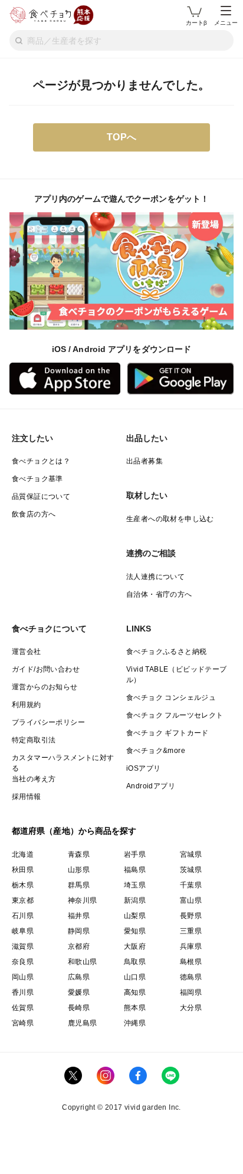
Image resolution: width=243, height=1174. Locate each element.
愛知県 (135, 931)
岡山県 (23, 977)
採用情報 (26, 796)
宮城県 (191, 854)
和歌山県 (82, 962)
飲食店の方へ (33, 514)
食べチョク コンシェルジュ (171, 697)
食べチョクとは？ (41, 461)
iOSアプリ (143, 768)
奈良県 (23, 962)
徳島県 (191, 977)
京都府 (79, 946)
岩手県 (135, 854)
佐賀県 (23, 1008)
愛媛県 (79, 992)
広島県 (79, 977)
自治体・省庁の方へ (159, 594)
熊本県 (135, 1008)
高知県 (135, 992)
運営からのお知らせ (45, 687)
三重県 (191, 931)
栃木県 (23, 885)
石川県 (23, 916)
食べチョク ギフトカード (167, 733)
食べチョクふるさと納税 (166, 651)
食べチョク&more (155, 751)
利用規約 (26, 705)
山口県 (135, 977)
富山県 (191, 900)
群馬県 (79, 885)
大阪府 (135, 946)
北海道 (23, 854)
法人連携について (155, 577)
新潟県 (135, 900)
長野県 (191, 916)
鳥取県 (135, 962)
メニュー (226, 22)
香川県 (23, 992)
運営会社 (26, 651)
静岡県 (79, 931)
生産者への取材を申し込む (170, 519)
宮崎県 (23, 1023)
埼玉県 (135, 885)
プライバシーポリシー (48, 722)
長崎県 (79, 1008)
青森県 (79, 854)
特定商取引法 (33, 740)
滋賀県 (23, 946)
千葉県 (191, 885)
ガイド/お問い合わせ (46, 669)
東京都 (23, 900)
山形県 (79, 870)
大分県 (191, 1008)
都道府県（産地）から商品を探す (74, 831)
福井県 (79, 916)
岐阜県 (23, 931)
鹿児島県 (82, 1023)
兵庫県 (191, 946)
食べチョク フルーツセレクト (175, 715)
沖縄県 (135, 1023)
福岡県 (191, 992)
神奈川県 (82, 900)
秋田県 (23, 870)
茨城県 (191, 870)
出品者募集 (144, 461)
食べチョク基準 (37, 479)
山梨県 (135, 916)
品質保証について (41, 496)
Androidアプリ (150, 786)
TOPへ (122, 137)
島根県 (191, 962)
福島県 (135, 870)
